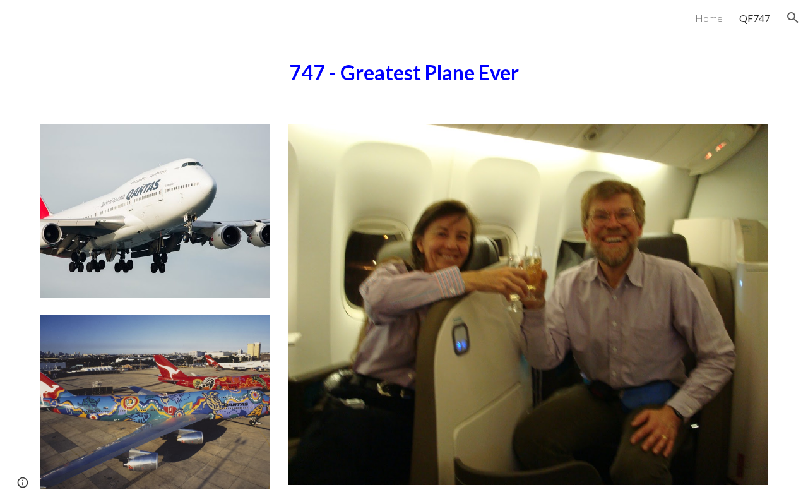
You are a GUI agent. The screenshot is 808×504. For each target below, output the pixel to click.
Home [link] (709, 18)
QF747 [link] (754, 18)
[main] (404, 72)
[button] (793, 18)
